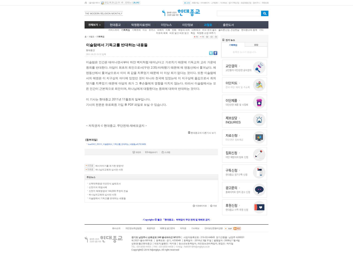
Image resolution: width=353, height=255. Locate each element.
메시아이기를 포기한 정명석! (109, 165)
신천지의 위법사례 (98, 187)
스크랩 (167, 152)
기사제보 (223, 3)
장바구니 (256, 3)
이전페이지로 (201, 206)
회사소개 (116, 228)
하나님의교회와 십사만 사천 (109, 169)
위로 (215, 206)
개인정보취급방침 (133, 228)
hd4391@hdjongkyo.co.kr (197, 246)
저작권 (183, 228)
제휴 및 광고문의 (167, 228)
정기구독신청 (234, 3)
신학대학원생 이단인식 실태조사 (105, 183)
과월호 (91, 36)
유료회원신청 (246, 3)
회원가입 (195, 3)
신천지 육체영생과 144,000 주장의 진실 (108, 190)
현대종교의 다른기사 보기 (203, 132)
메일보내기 (152, 152)
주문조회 (265, 3)
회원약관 (151, 228)
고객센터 (214, 3)
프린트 (138, 152)
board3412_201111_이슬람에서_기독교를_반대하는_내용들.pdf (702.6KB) (117, 144)
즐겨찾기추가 (94, 3)
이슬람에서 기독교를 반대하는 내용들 (107, 198)
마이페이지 (205, 3)
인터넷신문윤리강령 (213, 228)
